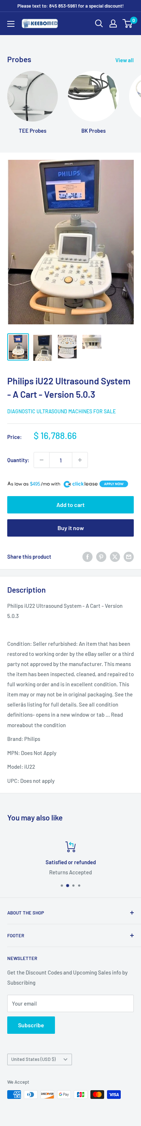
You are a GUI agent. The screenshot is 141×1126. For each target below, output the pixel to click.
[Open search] (99, 23)
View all (124, 60)
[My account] (113, 23)
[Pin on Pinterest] (101, 556)
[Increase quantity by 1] (79, 460)
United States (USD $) (33, 1059)
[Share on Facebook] (87, 556)
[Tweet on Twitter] (115, 556)
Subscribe (31, 1024)
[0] (127, 23)
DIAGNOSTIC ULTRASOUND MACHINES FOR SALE (61, 411)
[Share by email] (129, 556)
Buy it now (70, 527)
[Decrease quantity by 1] (41, 460)
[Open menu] (10, 24)
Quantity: (18, 460)
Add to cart (70, 504)
